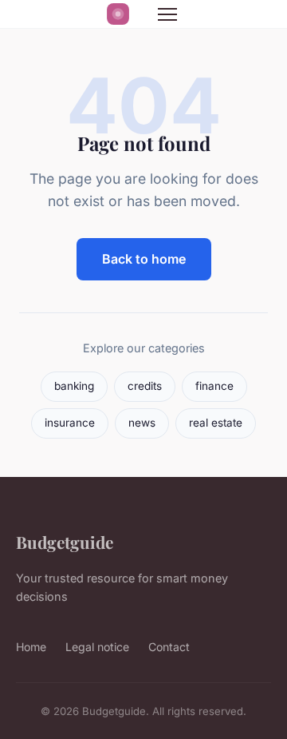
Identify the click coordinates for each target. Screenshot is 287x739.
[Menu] (167, 14)
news (141, 422)
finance (214, 385)
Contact (169, 647)
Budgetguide (64, 541)
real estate (215, 422)
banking (74, 385)
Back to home (144, 259)
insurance (70, 422)
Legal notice (97, 647)
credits (145, 385)
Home (31, 647)
